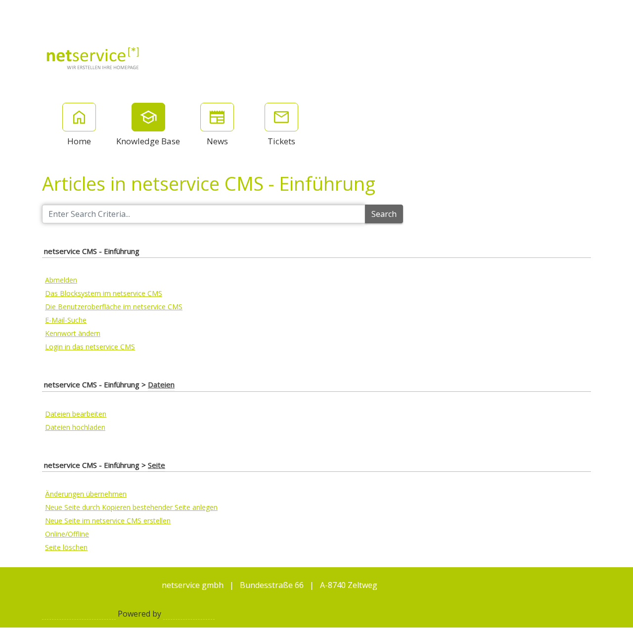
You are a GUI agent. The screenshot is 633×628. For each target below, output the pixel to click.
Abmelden (61, 280)
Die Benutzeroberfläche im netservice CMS (113, 306)
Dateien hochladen (75, 427)
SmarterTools (189, 613)
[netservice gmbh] (93, 57)
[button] (581, 12)
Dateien (161, 384)
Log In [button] (614, 12)
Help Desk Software (79, 613)
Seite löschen (66, 547)
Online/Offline (67, 534)
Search (384, 214)
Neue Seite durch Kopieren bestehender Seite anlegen (131, 507)
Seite (156, 465)
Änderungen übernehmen (86, 494)
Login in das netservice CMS (90, 346)
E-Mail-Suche (66, 320)
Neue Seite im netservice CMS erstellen (108, 520)
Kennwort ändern (72, 333)
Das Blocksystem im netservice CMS (103, 293)
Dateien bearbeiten (75, 414)
